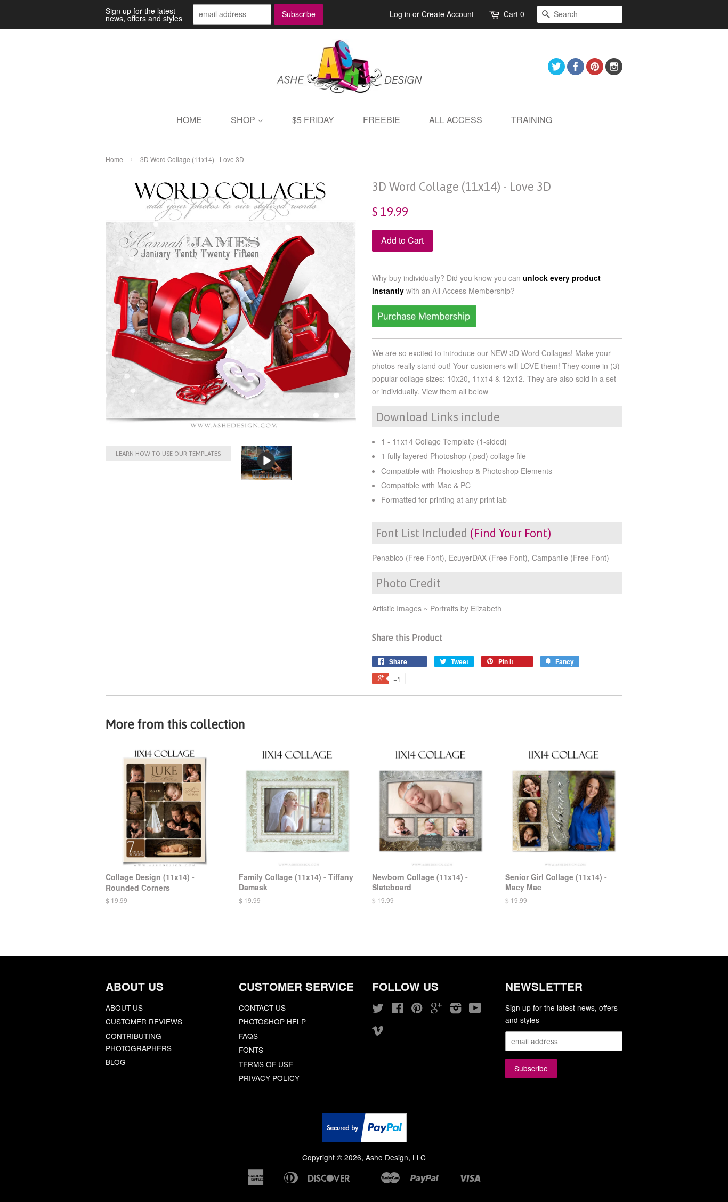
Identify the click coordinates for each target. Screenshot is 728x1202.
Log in (400, 14)
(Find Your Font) (510, 533)
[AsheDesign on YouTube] (475, 1009)
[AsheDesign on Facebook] (575, 72)
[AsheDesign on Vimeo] (378, 1032)
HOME (189, 120)
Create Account (448, 14)
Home (114, 159)
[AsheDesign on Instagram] (613, 72)
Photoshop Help (272, 1021)
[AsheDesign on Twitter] (556, 72)
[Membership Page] (424, 324)
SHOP (244, 120)
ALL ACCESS (455, 120)
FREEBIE (381, 120)
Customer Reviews (144, 1021)
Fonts (251, 1049)
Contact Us (262, 1007)
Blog (116, 1061)
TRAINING (531, 120)
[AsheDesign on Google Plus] (436, 1009)
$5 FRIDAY (313, 120)
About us (124, 1007)
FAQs (248, 1035)
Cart (514, 14)
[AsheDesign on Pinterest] (594, 72)
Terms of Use (266, 1064)
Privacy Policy (269, 1077)
